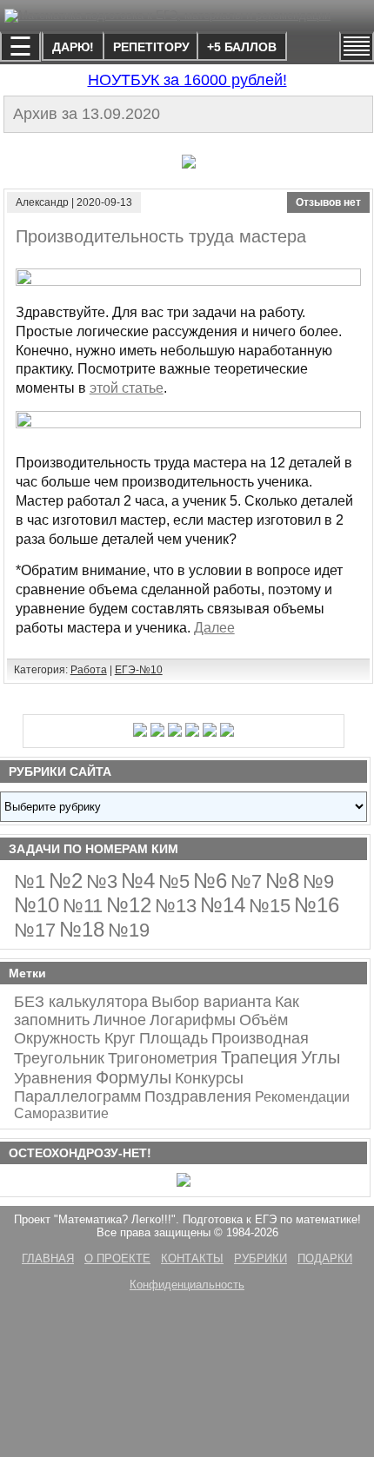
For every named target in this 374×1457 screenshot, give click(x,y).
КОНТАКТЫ (192, 1258)
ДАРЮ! (73, 47)
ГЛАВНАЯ (48, 1258)
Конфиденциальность (187, 1284)
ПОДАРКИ (324, 1258)
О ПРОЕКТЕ (117, 1258)
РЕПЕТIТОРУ (151, 47)
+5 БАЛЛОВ (242, 47)
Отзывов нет (328, 202)
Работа (88, 670)
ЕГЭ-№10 (139, 670)
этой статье (127, 388)
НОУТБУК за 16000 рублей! (187, 80)
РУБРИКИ (260, 1258)
